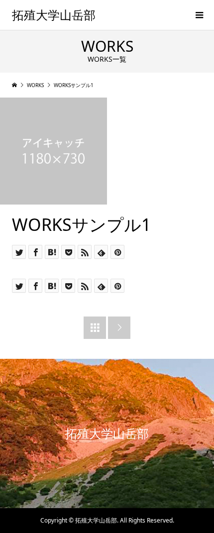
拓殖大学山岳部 (54, 14)
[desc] (53, 151)
